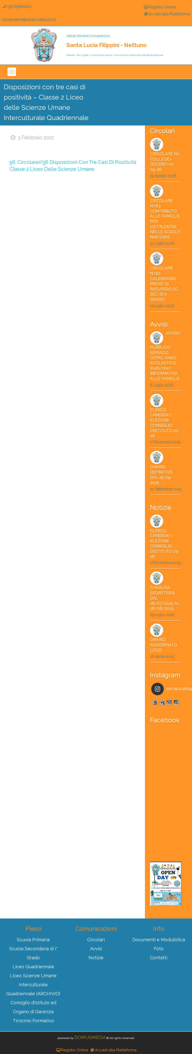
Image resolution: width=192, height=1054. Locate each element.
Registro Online (162, 7)
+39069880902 (19, 6)
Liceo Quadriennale (33, 966)
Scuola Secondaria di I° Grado (33, 953)
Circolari (96, 939)
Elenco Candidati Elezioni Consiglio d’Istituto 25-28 (165, 423)
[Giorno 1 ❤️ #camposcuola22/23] (176, 702)
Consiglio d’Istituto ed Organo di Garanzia (33, 1007)
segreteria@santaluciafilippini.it (31, 20)
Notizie (96, 957)
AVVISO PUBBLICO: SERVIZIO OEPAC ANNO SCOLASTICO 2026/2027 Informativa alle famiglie (165, 356)
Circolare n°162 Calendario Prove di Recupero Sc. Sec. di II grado (164, 284)
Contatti (158, 957)
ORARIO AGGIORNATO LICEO (163, 644)
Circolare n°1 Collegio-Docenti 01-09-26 (165, 162)
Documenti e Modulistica (158, 939)
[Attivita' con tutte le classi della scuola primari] (162, 702)
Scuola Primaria (33, 939)
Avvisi (96, 948)
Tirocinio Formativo (33, 1020)
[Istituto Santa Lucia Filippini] (44, 45)
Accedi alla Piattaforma (169, 14)
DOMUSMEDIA (90, 1037)
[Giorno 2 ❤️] (169, 702)
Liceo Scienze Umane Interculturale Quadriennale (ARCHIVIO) (33, 984)
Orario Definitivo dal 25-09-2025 (161, 474)
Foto (159, 948)
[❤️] (154, 702)
